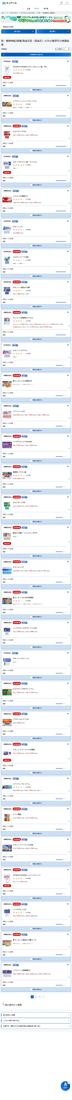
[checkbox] (36, 90)
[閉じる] (68, 1082)
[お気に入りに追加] (68, 61)
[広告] (36, 19)
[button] (18, 31)
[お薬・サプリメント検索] (23, 9)
